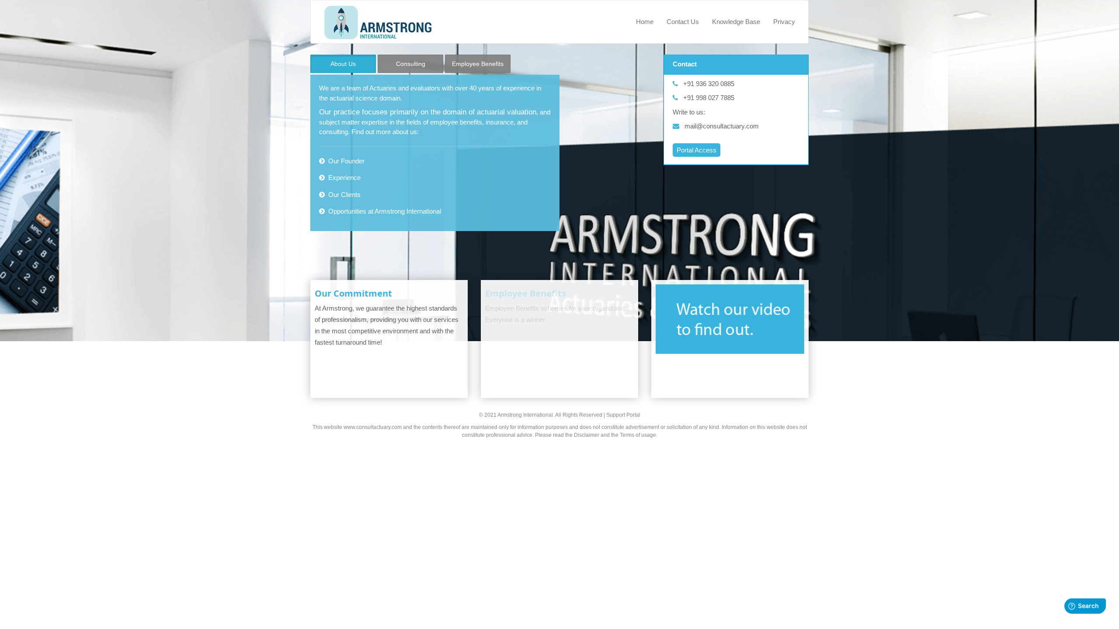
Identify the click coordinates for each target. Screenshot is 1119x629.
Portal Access (696, 150)
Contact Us (683, 21)
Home (644, 21)
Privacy (784, 21)
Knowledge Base (736, 21)
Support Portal (623, 415)
